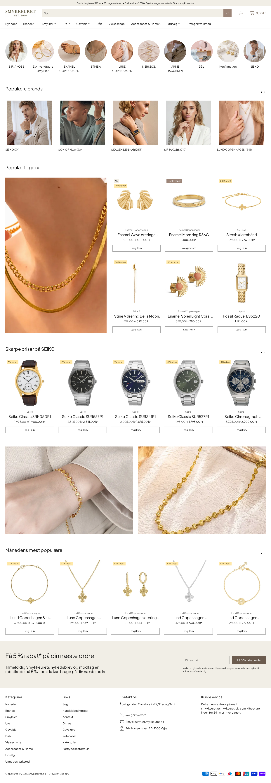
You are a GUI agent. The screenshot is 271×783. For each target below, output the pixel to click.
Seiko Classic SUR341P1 (135, 416)
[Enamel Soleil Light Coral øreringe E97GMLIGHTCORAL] (189, 283)
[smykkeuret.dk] (20, 13)
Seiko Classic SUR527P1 (188, 416)
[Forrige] (6, 125)
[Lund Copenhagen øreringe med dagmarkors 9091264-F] (135, 584)
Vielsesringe (13, 742)
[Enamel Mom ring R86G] (189, 202)
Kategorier (69, 742)
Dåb (8, 736)
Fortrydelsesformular (76, 748)
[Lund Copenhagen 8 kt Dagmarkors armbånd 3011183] (29, 584)
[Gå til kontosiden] (241, 13)
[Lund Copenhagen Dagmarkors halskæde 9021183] (188, 584)
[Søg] (227, 13)
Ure (7, 723)
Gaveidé (10, 729)
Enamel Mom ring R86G (189, 234)
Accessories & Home (19, 748)
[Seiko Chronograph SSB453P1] (241, 383)
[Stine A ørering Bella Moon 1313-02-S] (136, 283)
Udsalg (10, 755)
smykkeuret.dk (37, 773)
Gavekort (68, 729)
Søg (65, 704)
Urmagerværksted (17, 761)
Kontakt (67, 717)
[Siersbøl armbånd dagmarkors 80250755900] (242, 202)
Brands (10, 710)
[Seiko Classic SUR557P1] (82, 383)
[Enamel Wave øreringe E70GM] (136, 202)
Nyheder (11, 704)
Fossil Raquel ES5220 (241, 316)
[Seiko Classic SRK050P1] (29, 383)
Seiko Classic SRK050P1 (29, 416)
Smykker (11, 717)
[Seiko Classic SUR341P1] (135, 383)
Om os (66, 723)
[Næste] (264, 125)
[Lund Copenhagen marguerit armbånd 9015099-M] (241, 584)
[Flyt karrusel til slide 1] (261, 92)
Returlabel (69, 736)
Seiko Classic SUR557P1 (82, 416)
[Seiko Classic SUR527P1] (188, 383)
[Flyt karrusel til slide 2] (264, 92)
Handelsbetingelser (75, 710)
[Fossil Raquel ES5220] (242, 283)
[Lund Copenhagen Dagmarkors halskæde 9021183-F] (82, 584)
